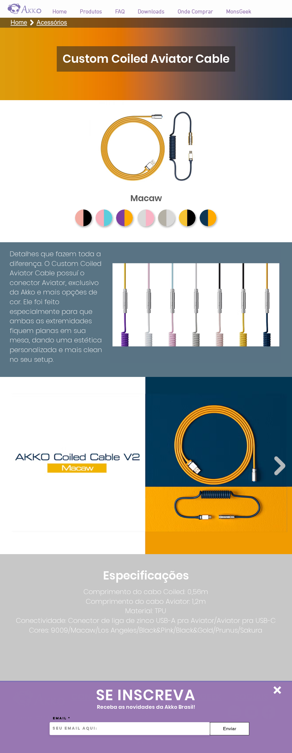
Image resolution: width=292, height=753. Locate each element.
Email (60, 718)
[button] (277, 690)
